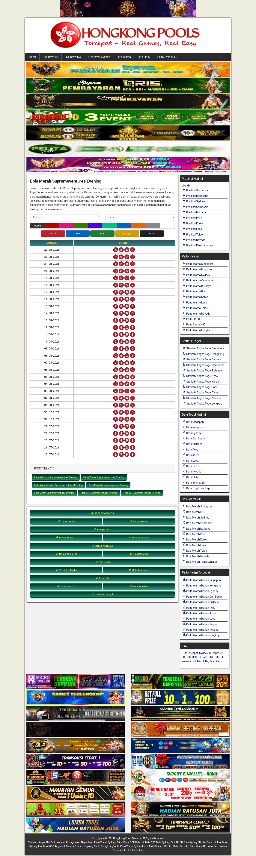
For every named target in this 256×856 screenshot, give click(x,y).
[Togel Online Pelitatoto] (128, 149)
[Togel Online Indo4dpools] (75, 825)
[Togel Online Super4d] (128, 101)
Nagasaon (74, 842)
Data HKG (207, 657)
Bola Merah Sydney (197, 517)
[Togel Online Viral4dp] (128, 165)
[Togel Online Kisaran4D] (128, 117)
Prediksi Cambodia (197, 206)
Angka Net (44, 842)
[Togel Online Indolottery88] (180, 761)
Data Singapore (195, 421)
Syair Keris (216, 661)
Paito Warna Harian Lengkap (203, 635)
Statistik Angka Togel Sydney (203, 359)
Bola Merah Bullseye (198, 528)
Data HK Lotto (181, 846)
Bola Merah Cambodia (199, 523)
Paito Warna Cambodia (199, 280)
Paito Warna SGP (125, 842)
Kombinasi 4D (68, 586)
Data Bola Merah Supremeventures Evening (77, 188)
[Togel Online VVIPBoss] (128, 69)
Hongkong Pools (91, 846)
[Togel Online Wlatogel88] (75, 777)
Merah (53, 233)
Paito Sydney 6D (167, 57)
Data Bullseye (194, 443)
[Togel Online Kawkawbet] (75, 713)
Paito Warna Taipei (197, 307)
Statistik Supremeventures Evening (99, 492)
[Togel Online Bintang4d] (75, 761)
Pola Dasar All (140, 554)
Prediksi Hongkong (197, 195)
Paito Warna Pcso (196, 291)
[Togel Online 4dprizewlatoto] (75, 793)
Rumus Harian (140, 521)
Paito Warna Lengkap (198, 330)
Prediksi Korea (194, 223)
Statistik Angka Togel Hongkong (205, 354)
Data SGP (150, 842)
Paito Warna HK (59, 842)
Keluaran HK (189, 661)
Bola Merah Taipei (196, 550)
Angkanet (60, 846)
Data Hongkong (195, 427)
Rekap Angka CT (68, 537)
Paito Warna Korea (197, 296)
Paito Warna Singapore (199, 263)
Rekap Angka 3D (140, 537)
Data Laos (192, 460)
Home (33, 57)
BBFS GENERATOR (104, 513)
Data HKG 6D (193, 657)
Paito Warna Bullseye (198, 286)
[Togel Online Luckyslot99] (180, 697)
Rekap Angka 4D (68, 554)
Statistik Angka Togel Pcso (202, 375)
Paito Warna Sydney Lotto (134, 846)
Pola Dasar (104, 562)
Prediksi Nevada (195, 240)
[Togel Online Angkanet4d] (180, 777)
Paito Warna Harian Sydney (202, 591)
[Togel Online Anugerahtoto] (180, 745)
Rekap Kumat (104, 529)
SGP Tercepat (190, 652)
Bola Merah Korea (196, 539)
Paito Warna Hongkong (199, 269)
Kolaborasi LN (140, 586)
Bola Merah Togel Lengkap (202, 561)
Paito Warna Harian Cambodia (204, 596)
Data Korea (192, 455)
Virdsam (32, 842)
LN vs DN (104, 578)
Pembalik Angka (68, 570)
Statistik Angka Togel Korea (202, 381)
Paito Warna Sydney (198, 274)
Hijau (102, 233)
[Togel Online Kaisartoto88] (75, 809)
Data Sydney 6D (195, 482)
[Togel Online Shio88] (180, 809)
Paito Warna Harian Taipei (201, 624)
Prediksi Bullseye (196, 212)
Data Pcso (192, 449)
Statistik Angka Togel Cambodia (205, 365)
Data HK (139, 842)
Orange (127, 233)
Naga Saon (87, 842)
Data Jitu (219, 657)
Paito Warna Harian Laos (200, 618)
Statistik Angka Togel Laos (202, 387)
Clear (37, 226)
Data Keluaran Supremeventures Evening (55, 477)
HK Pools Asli (135, 850)
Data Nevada (193, 471)
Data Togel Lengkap (198, 488)
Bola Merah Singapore (199, 506)
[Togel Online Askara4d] (75, 745)
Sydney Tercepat (209, 652)
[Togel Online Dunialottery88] (180, 729)
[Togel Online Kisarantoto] (128, 133)
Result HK (202, 661)
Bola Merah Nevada (197, 556)
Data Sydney (193, 433)
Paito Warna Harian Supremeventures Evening (58, 485)
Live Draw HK (51, 57)
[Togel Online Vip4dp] (180, 713)
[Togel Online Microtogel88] (75, 681)
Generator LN (67, 521)
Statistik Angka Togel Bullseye (204, 370)
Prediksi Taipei (194, 234)
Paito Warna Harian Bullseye (202, 602)
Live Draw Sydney (99, 57)
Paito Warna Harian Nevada (202, 629)
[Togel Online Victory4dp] (75, 697)
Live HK (186, 185)
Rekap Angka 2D (104, 545)
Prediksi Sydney (195, 201)
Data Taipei (193, 466)
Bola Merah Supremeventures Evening (65, 181)
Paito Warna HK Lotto (160, 846)
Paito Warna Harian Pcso (200, 607)
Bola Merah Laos (196, 545)
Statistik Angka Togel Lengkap (204, 403)
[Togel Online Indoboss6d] (180, 681)
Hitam (152, 233)
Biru (78, 233)
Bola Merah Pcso (196, 534)
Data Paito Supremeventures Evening (108, 485)
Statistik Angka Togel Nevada (203, 398)
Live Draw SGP (73, 57)
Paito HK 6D (144, 57)
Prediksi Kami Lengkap (199, 245)
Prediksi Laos (194, 228)
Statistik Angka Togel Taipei (202, 392)
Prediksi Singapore (197, 190)
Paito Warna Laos (196, 302)
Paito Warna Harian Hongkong (204, 585)
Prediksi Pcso (194, 218)
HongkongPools (110, 846)
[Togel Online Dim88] (128, 85)
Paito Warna (123, 57)
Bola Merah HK (195, 511)
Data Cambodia (195, 438)
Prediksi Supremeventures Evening (142, 492)
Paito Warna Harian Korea (201, 613)
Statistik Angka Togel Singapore (205, 348)
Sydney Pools (73, 846)
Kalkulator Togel (104, 594)
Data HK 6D (192, 477)
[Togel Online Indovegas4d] (180, 825)
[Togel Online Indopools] (180, 793)
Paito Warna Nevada (198, 313)
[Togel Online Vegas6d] (75, 729)
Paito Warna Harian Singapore (204, 580)
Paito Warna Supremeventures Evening (103, 477)
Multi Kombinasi (140, 570)
